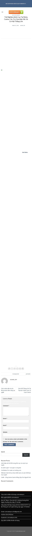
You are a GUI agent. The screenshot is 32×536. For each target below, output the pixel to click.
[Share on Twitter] (14, 368)
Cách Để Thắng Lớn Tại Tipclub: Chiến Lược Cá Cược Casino (24, 390)
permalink (28, 374)
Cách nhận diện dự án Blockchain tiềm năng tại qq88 (8, 390)
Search (3, 452)
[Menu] (2, 12)
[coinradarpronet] (16, 12)
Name (5, 418)
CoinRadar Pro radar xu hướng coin (11, 470)
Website (5, 432)
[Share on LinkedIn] (23, 368)
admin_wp (22, 25)
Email (5, 425)
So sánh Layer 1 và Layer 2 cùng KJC (11, 468)
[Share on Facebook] (12, 368)
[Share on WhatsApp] (9, 368)
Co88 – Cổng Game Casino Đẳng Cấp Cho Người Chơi (16, 477)
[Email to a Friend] (17, 368)
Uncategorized (15, 374)
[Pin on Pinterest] (20, 368)
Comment (6, 405)
